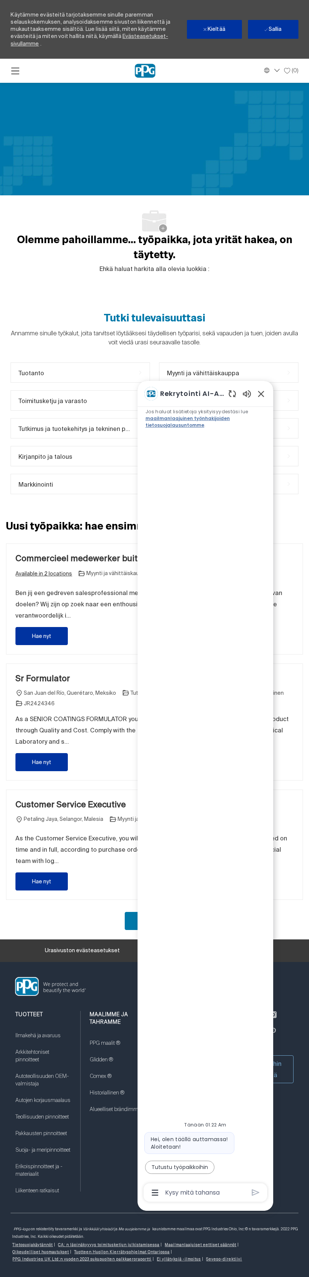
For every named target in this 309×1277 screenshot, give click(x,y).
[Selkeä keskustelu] (232, 393)
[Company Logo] (145, 70)
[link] (43, 1040)
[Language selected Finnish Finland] (271, 70)
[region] (205, 792)
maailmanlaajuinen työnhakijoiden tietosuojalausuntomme (187, 421)
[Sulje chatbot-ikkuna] (261, 393)
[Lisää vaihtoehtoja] (155, 1192)
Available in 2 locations (43, 574)
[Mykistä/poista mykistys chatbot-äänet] (246, 393)
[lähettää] (255, 1192)
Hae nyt (41, 636)
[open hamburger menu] (15, 71)
